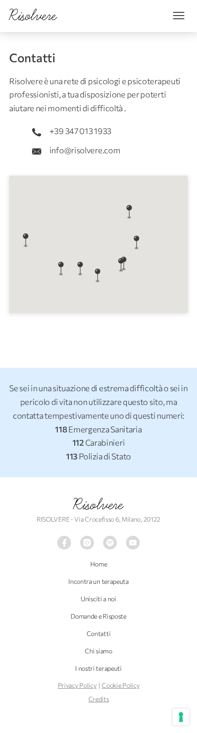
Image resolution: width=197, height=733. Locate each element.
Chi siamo (98, 651)
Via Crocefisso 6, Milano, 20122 (117, 519)
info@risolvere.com (84, 150)
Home (98, 564)
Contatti (99, 633)
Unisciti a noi (98, 599)
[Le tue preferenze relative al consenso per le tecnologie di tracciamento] (181, 717)
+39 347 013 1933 (79, 131)
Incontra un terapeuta (98, 581)
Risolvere (98, 505)
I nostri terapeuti (98, 668)
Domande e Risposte (98, 616)
